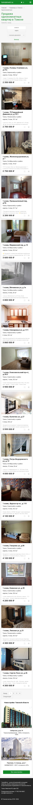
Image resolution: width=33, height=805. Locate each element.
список (16, 27)
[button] (16, 35)
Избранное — (23, 2)
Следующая (7, 696)
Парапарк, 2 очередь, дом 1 (16, 763)
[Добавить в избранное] (28, 82)
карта (16, 30)
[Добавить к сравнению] (25, 82)
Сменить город (6, 22)
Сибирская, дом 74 (16, 730)
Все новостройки (16, 772)
